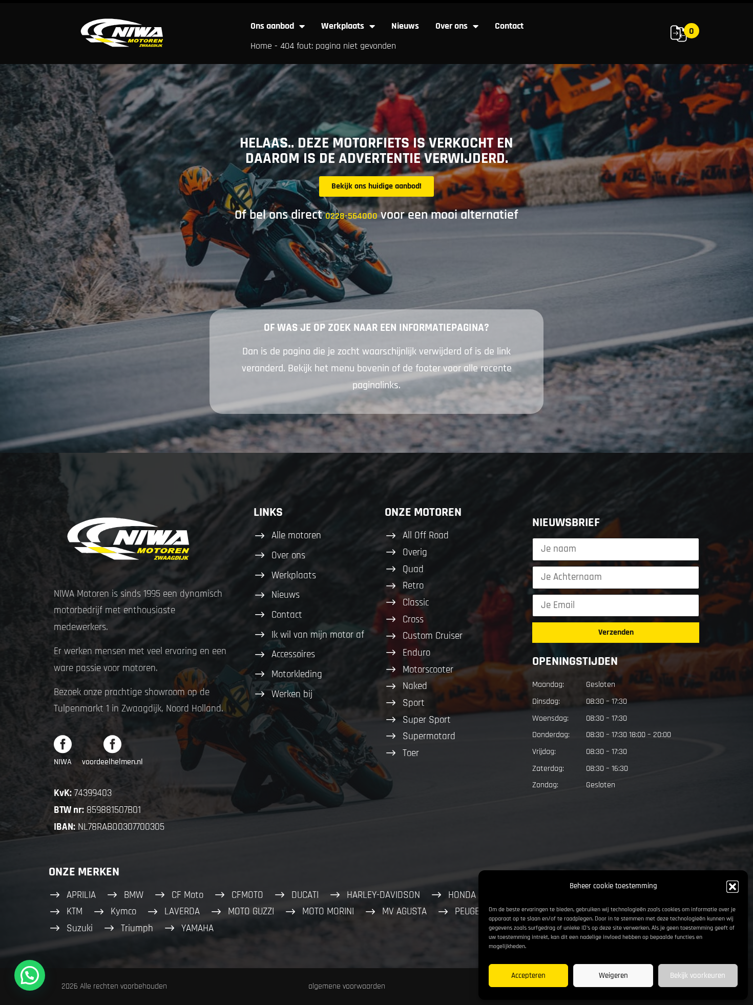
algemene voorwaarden (346, 986)
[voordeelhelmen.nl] (112, 744)
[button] (732, 887)
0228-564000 (351, 216)
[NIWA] (63, 744)
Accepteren (528, 975)
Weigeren (613, 975)
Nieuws (405, 26)
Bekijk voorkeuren (697, 975)
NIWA (63, 762)
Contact (509, 26)
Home (261, 46)
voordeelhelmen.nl (112, 762)
